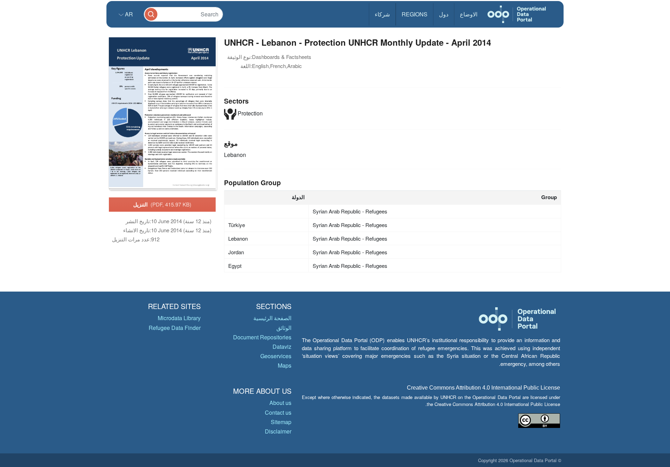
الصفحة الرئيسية (272, 318)
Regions (414, 14)
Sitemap (281, 422)
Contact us (278, 412)
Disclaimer (278, 431)
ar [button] (128, 14)
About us (280, 403)
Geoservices (275, 356)
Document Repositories (262, 337)
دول (443, 14)
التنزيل (162, 204)
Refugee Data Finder (175, 328)
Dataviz (282, 346)
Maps (284, 365)
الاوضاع (468, 14)
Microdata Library (179, 318)
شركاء (382, 14)
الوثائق (283, 328)
